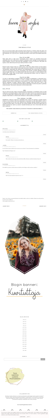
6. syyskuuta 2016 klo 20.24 (9, 146)
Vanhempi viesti (42, 206)
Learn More (22, 416)
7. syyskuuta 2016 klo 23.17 (9, 165)
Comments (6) (13, 113)
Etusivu (24, 205)
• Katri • (5, 145)
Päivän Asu (36, 113)
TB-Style (40, 113)
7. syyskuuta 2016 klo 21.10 (12, 138)
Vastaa (44, 134)
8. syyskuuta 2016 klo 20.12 (12, 173)
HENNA (7, 136)
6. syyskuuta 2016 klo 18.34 (9, 130)
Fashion (32, 113)
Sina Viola (5, 128)
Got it (28, 416)
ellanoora (5, 164)
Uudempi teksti (6, 206)
